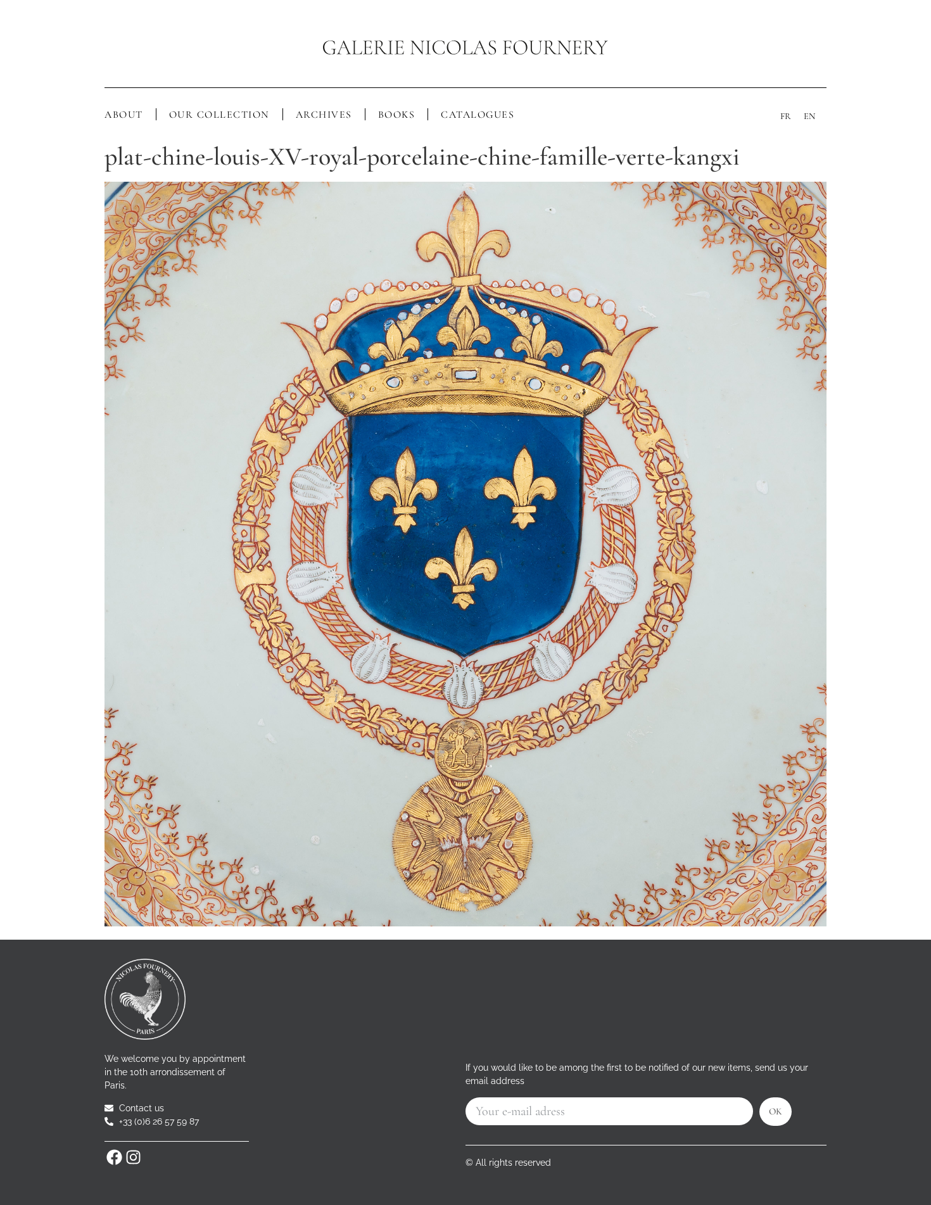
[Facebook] (114, 1157)
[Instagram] (133, 1157)
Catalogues (477, 114)
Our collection (219, 114)
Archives (324, 114)
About (123, 114)
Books (396, 114)
